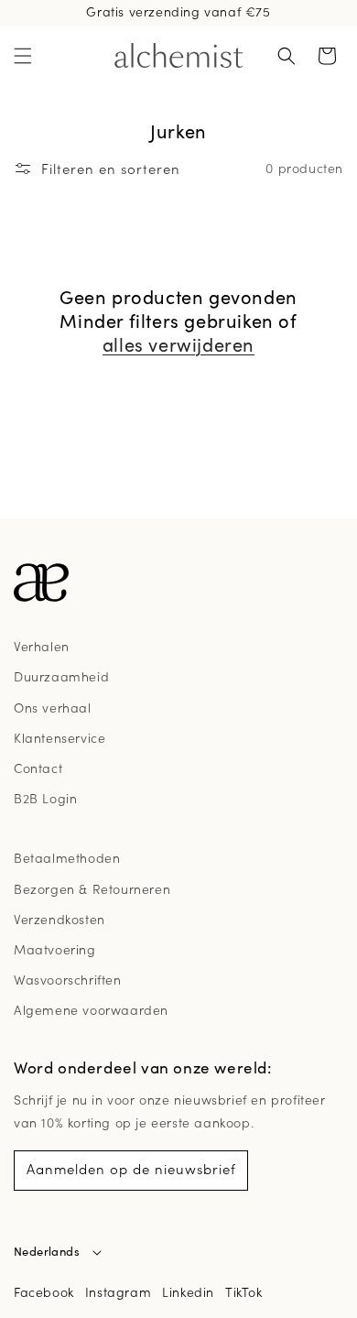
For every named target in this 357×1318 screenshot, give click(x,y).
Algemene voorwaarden (91, 1009)
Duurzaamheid (61, 676)
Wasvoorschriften (68, 979)
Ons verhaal (53, 707)
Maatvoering (55, 949)
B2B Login (45, 798)
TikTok (244, 1291)
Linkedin (188, 1291)
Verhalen (42, 646)
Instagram (118, 1291)
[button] (23, 56)
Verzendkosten (59, 919)
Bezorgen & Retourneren (92, 888)
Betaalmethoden (67, 857)
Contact (38, 767)
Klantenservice (59, 737)
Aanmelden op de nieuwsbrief (131, 1168)
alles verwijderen (178, 344)
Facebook (44, 1291)
